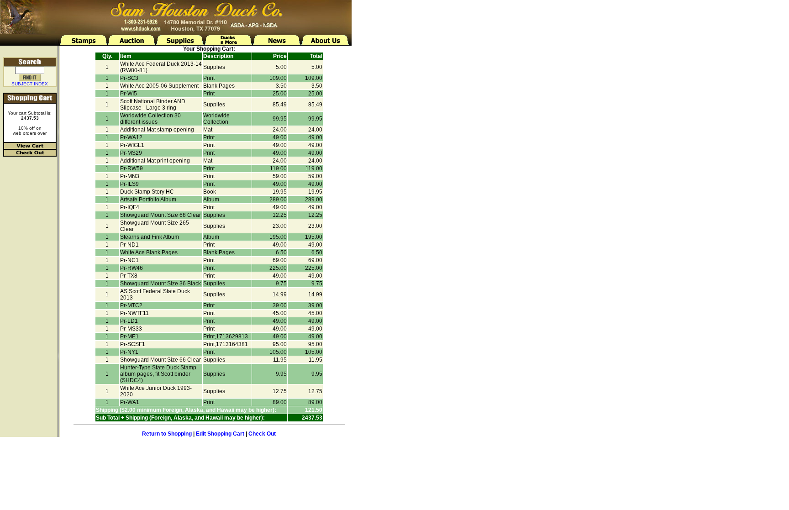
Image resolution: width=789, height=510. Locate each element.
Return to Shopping (167, 434)
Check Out (262, 434)
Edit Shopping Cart (220, 434)
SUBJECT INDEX (29, 83)
